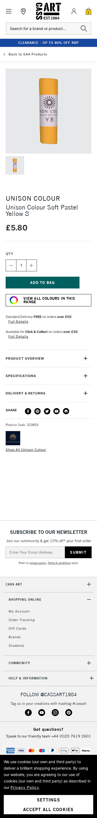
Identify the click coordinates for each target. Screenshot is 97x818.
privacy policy (38, 563)
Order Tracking (22, 620)
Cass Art (14, 584)
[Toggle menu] (8, 11)
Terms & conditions (59, 563)
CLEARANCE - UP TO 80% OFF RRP (48, 42)
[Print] (66, 411)
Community (19, 663)
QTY (9, 254)
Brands (15, 637)
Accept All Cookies (48, 809)
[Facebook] (28, 411)
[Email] (56, 411)
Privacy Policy (25, 787)
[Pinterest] (37, 411)
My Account (19, 611)
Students (16, 646)
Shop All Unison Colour (26, 449)
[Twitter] (47, 411)
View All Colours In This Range (49, 300)
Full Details (18, 321)
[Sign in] (74, 11)
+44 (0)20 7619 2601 (71, 736)
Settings (48, 799)
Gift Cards (17, 628)
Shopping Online (25, 600)
